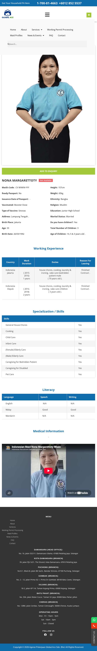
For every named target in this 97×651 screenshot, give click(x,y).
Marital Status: (58, 216)
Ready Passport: (10, 193)
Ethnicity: (55, 199)
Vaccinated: (8, 205)
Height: (54, 187)
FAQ (51, 35)
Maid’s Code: (8, 187)
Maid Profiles (16, 35)
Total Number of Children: (63, 228)
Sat (42, 619)
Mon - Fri (42, 616)
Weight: (54, 193)
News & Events (35, 35)
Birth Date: (7, 234)
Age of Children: (58, 234)
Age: (4, 228)
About (24, 29)
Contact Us (94, 637)
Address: (6, 216)
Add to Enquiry (48, 171)
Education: (55, 211)
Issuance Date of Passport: (15, 199)
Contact (61, 35)
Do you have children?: (61, 222)
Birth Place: (8, 222)
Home (13, 29)
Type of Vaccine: (10, 211)
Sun (44, 623)
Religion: (54, 205)
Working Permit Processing (60, 29)
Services (36, 29)
